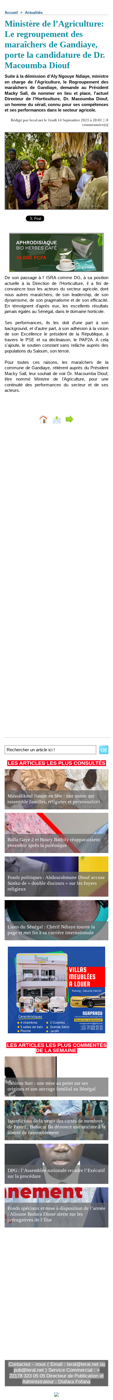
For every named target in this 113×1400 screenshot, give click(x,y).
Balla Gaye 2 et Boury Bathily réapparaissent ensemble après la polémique (54, 842)
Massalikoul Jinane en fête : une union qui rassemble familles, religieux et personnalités (54, 798)
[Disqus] (56, 505)
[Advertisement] (52, 1293)
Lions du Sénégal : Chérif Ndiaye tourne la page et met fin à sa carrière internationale (51, 929)
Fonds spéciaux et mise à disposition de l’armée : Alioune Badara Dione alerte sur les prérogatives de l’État (56, 1214)
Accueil (11, 12)
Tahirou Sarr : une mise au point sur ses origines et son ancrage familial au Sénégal (52, 1086)
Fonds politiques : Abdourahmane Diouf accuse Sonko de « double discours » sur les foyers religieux (56, 883)
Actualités (34, 12)
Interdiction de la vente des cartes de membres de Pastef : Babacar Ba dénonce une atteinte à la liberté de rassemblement (56, 1126)
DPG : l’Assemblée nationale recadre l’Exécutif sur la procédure (56, 1173)
